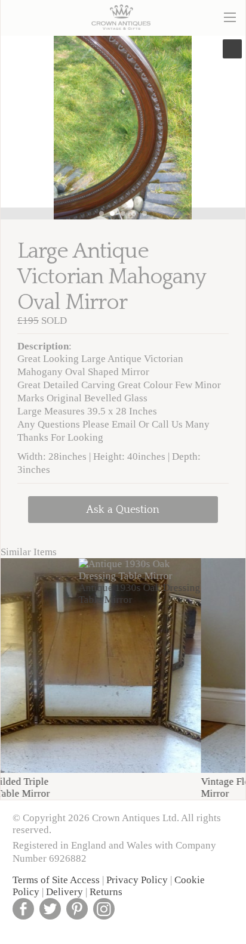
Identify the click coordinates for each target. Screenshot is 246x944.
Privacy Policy (137, 880)
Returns (106, 891)
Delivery (64, 891)
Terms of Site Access (56, 880)
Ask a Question (122, 509)
